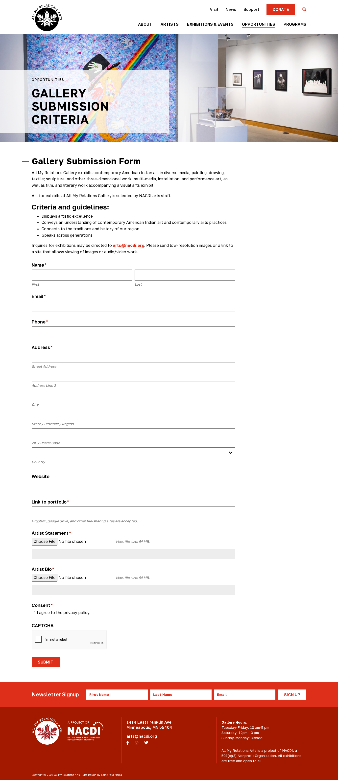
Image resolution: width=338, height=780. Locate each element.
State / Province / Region (53, 424)
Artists (170, 24)
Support (251, 9)
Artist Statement (51, 533)
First (35, 284)
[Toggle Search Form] (304, 9)
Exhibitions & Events (210, 24)
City (35, 404)
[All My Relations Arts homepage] (47, 18)
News (231, 9)
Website (40, 476)
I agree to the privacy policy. (63, 612)
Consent (42, 605)
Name (39, 265)
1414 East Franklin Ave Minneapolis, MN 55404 (149, 725)
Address (42, 347)
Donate (281, 9)
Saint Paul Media (111, 774)
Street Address (44, 366)
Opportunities (258, 24)
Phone (40, 321)
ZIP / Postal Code (46, 443)
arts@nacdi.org (128, 245)
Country (38, 462)
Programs (295, 24)
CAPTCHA (42, 625)
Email (39, 296)
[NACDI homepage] (85, 731)
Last (138, 284)
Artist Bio (43, 569)
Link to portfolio (50, 502)
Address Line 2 (44, 385)
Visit (214, 9)
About (145, 24)
